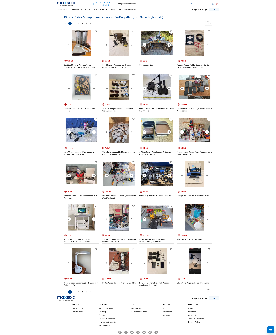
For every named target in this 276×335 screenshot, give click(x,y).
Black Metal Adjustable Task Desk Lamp (193, 283)
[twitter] (132, 332)
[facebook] (126, 332)
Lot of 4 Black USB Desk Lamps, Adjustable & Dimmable (156, 110)
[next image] (94, 45)
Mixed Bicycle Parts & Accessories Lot (155, 196)
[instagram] (119, 332)
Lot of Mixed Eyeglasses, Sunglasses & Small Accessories (117, 110)
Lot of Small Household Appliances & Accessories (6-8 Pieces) (79, 153)
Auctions (61, 9)
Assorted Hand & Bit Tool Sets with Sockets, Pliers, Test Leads (153, 240)
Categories (75, 9)
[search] (192, 4)
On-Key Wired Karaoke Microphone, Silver (119, 283)
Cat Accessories (146, 65)
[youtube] (144, 332)
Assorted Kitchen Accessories (189, 239)
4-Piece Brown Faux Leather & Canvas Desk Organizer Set (155, 153)
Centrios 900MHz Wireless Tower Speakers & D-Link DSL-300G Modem (79, 66)
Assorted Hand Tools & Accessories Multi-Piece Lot (81, 197)
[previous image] (69, 45)
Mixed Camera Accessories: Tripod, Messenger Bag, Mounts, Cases (116, 66)
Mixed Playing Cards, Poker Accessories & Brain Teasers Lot (194, 153)
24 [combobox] (208, 23)
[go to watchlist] (217, 4)
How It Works (99, 9)
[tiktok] (150, 332)
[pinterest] (156, 332)
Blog (113, 9)
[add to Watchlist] (96, 31)
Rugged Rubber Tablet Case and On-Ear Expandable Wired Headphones (193, 66)
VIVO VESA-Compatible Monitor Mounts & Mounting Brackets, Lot (119, 153)
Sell (86, 9)
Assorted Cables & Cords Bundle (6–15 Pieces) (79, 110)
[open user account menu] (212, 4)
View (208, 21)
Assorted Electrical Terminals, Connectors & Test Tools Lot (119, 197)
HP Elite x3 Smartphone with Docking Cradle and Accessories (154, 284)
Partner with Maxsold (127, 9)
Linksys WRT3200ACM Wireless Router (193, 196)
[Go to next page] (90, 23)
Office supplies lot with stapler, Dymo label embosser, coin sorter (119, 240)
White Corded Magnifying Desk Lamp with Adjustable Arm (81, 284)
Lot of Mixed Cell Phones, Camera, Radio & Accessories (194, 110)
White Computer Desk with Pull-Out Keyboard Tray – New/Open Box (78, 240)
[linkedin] (138, 332)
